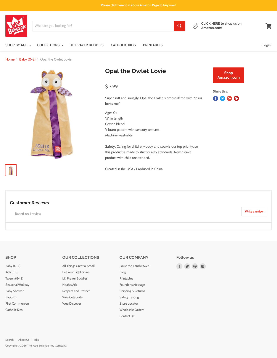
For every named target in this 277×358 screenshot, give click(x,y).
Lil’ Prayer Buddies (74, 278)
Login (267, 45)
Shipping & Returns (132, 291)
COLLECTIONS (48, 45)
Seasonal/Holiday (17, 285)
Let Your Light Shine (76, 272)
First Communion (17, 303)
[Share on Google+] (229, 98)
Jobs (36, 339)
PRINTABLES (153, 45)
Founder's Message (132, 285)
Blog (122, 272)
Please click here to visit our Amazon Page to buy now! (138, 5)
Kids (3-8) (12, 272)
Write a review (254, 211)
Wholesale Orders (131, 310)
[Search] (179, 26)
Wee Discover (71, 303)
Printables (126, 278)
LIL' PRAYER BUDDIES (86, 45)
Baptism (10, 297)
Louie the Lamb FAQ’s (134, 266)
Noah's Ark (69, 285)
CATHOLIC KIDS (123, 45)
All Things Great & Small (78, 266)
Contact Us (126, 316)
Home (9, 59)
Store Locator (128, 303)
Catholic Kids (14, 310)
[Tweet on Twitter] (222, 98)
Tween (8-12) (14, 278)
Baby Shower (14, 291)
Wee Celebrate (72, 297)
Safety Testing (129, 297)
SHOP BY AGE (16, 45)
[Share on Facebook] (215, 98)
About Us (23, 339)
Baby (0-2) (27, 59)
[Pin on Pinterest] (236, 98)
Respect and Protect (76, 291)
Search (9, 339)
